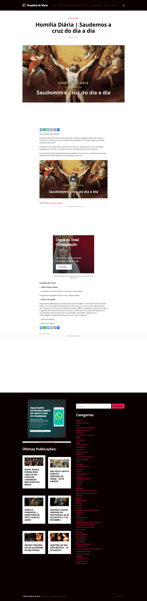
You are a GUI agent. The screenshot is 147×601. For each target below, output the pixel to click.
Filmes (78, 462)
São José (79, 532)
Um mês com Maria (83, 554)
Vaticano (79, 556)
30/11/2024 (74, 37)
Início (54, 5)
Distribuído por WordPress (59, 596)
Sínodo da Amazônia (83, 544)
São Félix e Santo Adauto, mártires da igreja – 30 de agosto (59, 476)
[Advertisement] (73, 115)
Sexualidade (80, 542)
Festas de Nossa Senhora (85, 457)
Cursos (106, 5)
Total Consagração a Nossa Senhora (88, 549)
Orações (79, 508)
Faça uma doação (96, 5)
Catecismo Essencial (83, 430)
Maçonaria (80, 488)
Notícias (79, 503)
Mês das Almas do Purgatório (86, 493)
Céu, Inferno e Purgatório (85, 435)
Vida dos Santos (81, 561)
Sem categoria (81, 537)
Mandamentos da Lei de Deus (86, 491)
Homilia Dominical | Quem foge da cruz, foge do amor (32, 514)
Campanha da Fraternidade (86, 428)
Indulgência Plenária (83, 479)
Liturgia (79, 484)
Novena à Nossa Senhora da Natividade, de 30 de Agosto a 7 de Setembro (59, 514)
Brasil (78, 425)
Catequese (80, 433)
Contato (113, 5)
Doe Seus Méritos (82, 445)
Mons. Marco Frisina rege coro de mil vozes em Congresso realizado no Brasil (32, 477)
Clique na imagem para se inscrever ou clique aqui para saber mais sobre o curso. (73, 276)
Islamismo (79, 481)
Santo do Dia (80, 530)
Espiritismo (80, 450)
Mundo (78, 498)
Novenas (79, 505)
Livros (78, 486)
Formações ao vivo (82, 467)
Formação (79, 464)
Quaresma (80, 520)
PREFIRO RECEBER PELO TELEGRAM (46, 442)
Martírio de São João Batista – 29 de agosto (59, 548)
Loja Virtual (84, 5)
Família (78, 454)
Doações (45, 596)
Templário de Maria (33, 596)
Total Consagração (64, 5)
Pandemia (79, 513)
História (79, 471)
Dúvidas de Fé (81, 447)
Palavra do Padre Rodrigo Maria (87, 510)
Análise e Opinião (82, 423)
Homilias (79, 476)
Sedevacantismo (82, 534)
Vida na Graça (81, 563)
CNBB (78, 437)
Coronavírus (80, 440)
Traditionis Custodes (83, 551)
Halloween (80, 469)
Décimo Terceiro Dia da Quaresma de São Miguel (33, 548)
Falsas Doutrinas (82, 452)
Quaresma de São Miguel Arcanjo (88, 522)
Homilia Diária (73, 18)
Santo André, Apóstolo (55, 203)
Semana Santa (81, 539)
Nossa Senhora (81, 500)
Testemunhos (81, 547)
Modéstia (79, 496)
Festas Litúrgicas (82, 459)
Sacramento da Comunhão (85, 525)
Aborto (78, 421)
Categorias (75, 5)
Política (78, 515)
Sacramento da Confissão (85, 527)
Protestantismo (81, 517)
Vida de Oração (81, 559)
